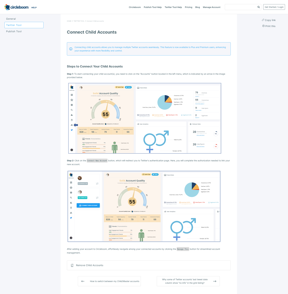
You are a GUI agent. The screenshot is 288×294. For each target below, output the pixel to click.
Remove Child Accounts (89, 265)
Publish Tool (14, 31)
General (11, 18)
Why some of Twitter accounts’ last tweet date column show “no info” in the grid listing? (185, 281)
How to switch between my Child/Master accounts (114, 281)
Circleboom (135, 7)
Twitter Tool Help (173, 7)
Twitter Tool (14, 25)
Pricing (188, 7)
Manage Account (211, 7)
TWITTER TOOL (79, 21)
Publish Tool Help (153, 7)
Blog (197, 7)
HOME (69, 21)
